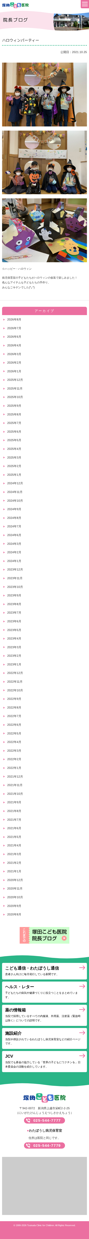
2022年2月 (14, 759)
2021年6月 (14, 828)
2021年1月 (14, 871)
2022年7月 (14, 716)
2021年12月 (15, 776)
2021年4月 (14, 845)
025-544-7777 (47, 1120)
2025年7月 (14, 423)
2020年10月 (15, 897)
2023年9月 (14, 595)
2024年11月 (15, 492)
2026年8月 (14, 319)
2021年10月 (15, 793)
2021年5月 (14, 837)
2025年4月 (14, 448)
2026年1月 (14, 371)
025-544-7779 (47, 1145)
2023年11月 (15, 578)
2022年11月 (15, 681)
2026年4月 (14, 345)
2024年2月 (14, 552)
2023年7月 (14, 612)
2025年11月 (15, 388)
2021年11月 (15, 785)
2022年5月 (14, 733)
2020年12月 (15, 880)
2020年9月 (14, 906)
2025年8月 (14, 414)
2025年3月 (14, 457)
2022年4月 (14, 742)
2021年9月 (14, 802)
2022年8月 (14, 707)
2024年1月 (14, 561)
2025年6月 (14, 431)
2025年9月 (14, 405)
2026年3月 (14, 354)
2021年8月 (14, 811)
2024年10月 (15, 500)
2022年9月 (14, 698)
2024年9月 (14, 509)
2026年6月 (14, 336)
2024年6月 (14, 535)
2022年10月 (15, 690)
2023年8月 (14, 604)
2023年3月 (14, 647)
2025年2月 (14, 466)
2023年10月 (15, 587)
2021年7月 (14, 819)
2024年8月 (14, 517)
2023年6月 (14, 621)
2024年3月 (14, 543)
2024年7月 (14, 526)
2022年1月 (14, 767)
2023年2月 (14, 655)
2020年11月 (15, 888)
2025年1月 (14, 474)
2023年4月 (14, 638)
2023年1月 (14, 664)
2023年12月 (15, 569)
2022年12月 (15, 673)
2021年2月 (14, 862)
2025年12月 (15, 379)
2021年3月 (14, 854)
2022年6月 (14, 724)
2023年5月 (14, 630)
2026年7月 (14, 328)
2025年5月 (14, 440)
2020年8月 (14, 914)
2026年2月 (14, 362)
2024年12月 (15, 483)
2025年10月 (15, 397)
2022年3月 (14, 750)
